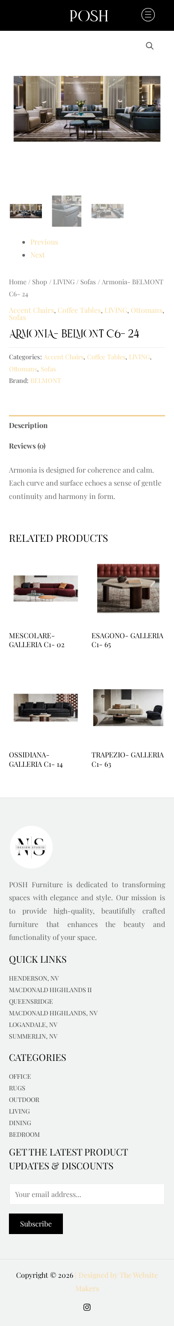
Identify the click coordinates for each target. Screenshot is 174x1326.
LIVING (64, 281)
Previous (44, 241)
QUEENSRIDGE (31, 1001)
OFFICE (20, 1076)
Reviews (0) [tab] (27, 445)
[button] (145, 14)
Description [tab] (28, 425)
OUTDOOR (24, 1099)
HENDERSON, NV (34, 978)
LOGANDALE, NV (33, 1024)
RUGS (17, 1088)
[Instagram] (87, 1307)
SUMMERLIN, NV (33, 1036)
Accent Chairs (31, 310)
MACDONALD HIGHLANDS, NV (53, 1013)
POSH (89, 17)
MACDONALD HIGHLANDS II (50, 989)
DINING (20, 1122)
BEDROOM (24, 1134)
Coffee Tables (79, 310)
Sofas (88, 281)
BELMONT (45, 380)
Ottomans (146, 310)
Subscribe (36, 1223)
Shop (39, 281)
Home (17, 281)
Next (37, 254)
